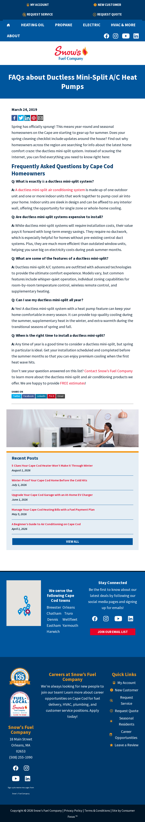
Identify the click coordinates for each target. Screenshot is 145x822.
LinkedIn (41, 396)
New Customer (109, 5)
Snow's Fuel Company (48, 810)
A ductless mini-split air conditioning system (50, 189)
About (13, 35)
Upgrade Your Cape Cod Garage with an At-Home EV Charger (52, 495)
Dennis (52, 619)
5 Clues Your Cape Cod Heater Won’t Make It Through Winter (52, 466)
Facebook (28, 396)
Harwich (53, 631)
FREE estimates (72, 383)
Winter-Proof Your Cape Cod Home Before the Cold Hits (49, 480)
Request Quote (109, 14)
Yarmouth (70, 625)
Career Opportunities (126, 734)
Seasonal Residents (126, 721)
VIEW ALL (72, 542)
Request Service (40, 14)
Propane (63, 24)
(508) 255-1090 (20, 757)
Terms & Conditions (97, 810)
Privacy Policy (73, 810)
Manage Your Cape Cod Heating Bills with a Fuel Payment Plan (53, 510)
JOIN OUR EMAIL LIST (113, 632)
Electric (91, 24)
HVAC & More (123, 24)
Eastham (54, 625)
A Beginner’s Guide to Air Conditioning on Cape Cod (46, 524)
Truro (68, 613)
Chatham (54, 613)
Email (60, 396)
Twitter (16, 396)
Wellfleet (69, 619)
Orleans (68, 607)
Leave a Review (126, 745)
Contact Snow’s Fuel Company (108, 370)
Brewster (54, 607)
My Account (39, 5)
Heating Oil (32, 24)
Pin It (51, 396)
